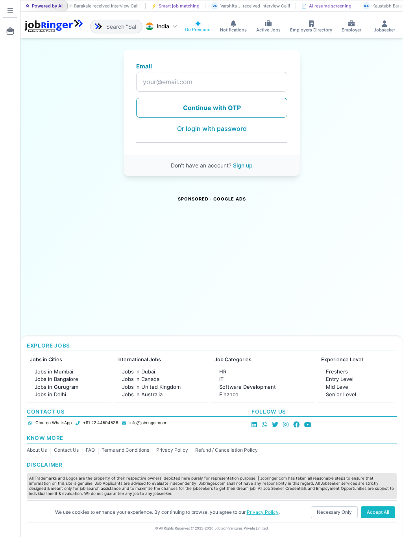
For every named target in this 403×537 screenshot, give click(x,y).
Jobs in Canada (140, 379)
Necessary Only (334, 512)
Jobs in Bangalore (56, 379)
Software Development (247, 387)
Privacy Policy (172, 450)
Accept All (378, 512)
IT (221, 379)
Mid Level (337, 387)
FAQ (90, 450)
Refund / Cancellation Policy (226, 450)
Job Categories (232, 359)
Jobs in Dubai (138, 371)
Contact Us (66, 450)
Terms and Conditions (125, 450)
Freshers (337, 371)
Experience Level (342, 359)
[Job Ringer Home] (54, 26)
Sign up (243, 165)
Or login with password (212, 128)
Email (144, 66)
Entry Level (339, 379)
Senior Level (341, 394)
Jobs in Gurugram (56, 387)
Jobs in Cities (46, 359)
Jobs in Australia (142, 394)
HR (222, 371)
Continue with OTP (212, 108)
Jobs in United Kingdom (151, 387)
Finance (228, 394)
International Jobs (139, 359)
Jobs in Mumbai (54, 371)
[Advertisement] (211, 269)
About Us (37, 450)
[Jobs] (8, 31)
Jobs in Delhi (50, 394)
